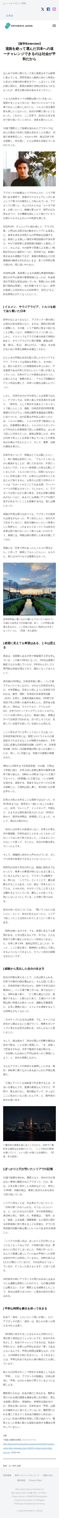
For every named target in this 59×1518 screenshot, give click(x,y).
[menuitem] (9, 15)
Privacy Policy (35, 1480)
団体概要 (7, 1475)
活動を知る (48, 1475)
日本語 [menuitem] (9, 15)
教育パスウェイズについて (27, 1475)
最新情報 (21, 1480)
